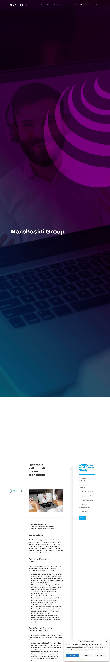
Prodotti (65, 5)
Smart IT (84, 511)
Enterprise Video (87, 491)
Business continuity (83, 480)
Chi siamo (49, 5)
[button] (106, 641)
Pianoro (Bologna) (43, 529)
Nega (86, 655)
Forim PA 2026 (86, 496)
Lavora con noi (89, 5)
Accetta (72, 655)
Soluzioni (57, 5)
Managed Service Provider (84, 506)
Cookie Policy (83, 659)
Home (43, 5)
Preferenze (100, 655)
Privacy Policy (90, 659)
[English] (96, 5)
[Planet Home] (18, 4)
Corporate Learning (84, 486)
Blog (81, 5)
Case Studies (74, 5)
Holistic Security (87, 500)
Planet (31, 637)
